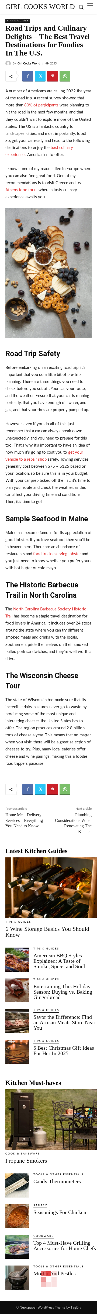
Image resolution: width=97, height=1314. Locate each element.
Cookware (43, 1236)
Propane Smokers (26, 1160)
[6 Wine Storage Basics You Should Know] (51, 887)
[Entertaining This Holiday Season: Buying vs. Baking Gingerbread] (17, 990)
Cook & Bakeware (22, 1153)
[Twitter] (40, 76)
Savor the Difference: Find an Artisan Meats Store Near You (64, 1022)
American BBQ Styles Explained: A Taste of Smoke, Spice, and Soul (59, 960)
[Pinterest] (52, 76)
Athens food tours (21, 190)
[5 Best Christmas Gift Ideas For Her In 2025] (17, 1052)
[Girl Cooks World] (8, 63)
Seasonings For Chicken (59, 1212)
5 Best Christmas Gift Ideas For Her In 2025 (63, 1050)
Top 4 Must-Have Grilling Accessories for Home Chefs (64, 1245)
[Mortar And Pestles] (17, 1277)
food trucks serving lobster (56, 554)
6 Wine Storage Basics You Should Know (47, 931)
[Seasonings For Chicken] (17, 1216)
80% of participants (40, 105)
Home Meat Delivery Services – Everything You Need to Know (24, 820)
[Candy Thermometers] (17, 1185)
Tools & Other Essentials (58, 1174)
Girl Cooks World (29, 63)
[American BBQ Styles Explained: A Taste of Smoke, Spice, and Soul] (17, 959)
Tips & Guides (18, 21)
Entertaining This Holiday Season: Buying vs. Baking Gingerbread (62, 991)
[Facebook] (27, 76)
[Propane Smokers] (51, 1119)
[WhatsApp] (65, 76)
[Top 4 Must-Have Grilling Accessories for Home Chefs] (17, 1247)
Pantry (40, 1205)
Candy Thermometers (57, 1181)
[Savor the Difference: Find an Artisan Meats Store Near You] (17, 1021)
